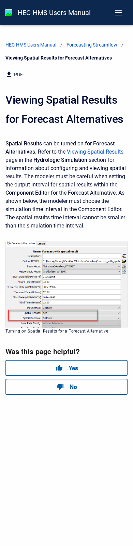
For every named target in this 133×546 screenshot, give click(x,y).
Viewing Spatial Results (95, 151)
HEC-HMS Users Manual (54, 13)
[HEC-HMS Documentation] (8, 12)
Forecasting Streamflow (91, 45)
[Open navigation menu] (118, 12)
